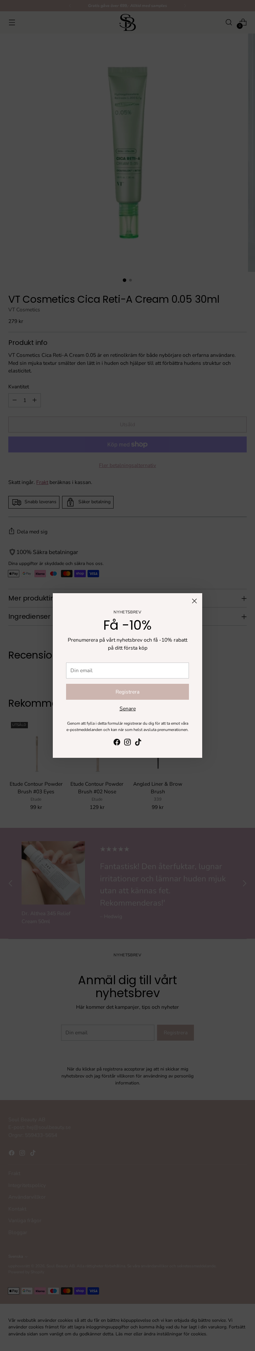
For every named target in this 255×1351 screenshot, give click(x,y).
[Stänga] (194, 601)
